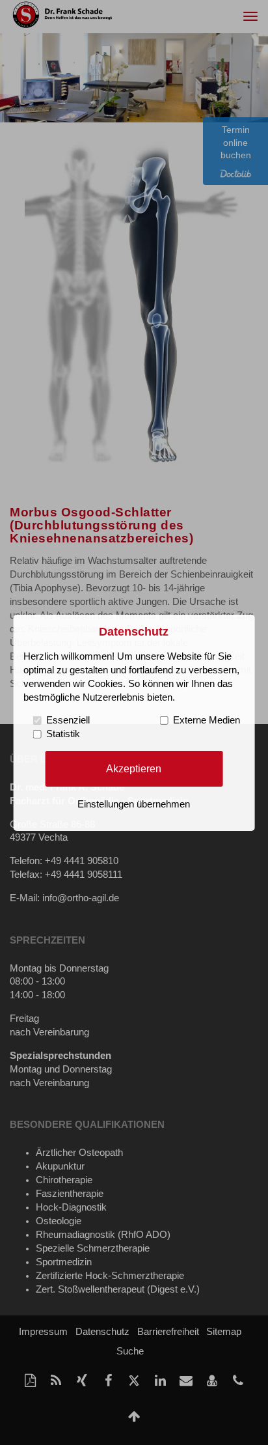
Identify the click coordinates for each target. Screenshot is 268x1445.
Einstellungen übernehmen (133, 804)
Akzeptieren (133, 768)
